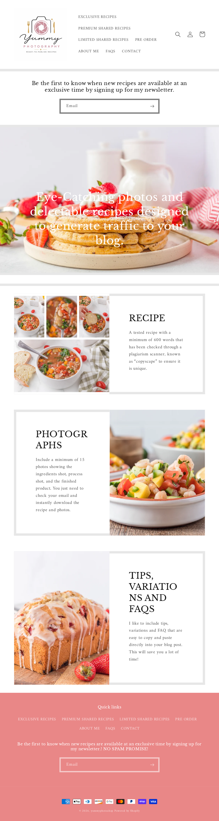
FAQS (110, 728)
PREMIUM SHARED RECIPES (88, 719)
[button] (178, 34)
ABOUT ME (89, 728)
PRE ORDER (186, 719)
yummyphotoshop (102, 810)
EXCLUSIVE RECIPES (37, 720)
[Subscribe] (152, 106)
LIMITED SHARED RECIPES (145, 719)
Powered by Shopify (127, 810)
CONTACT (130, 728)
